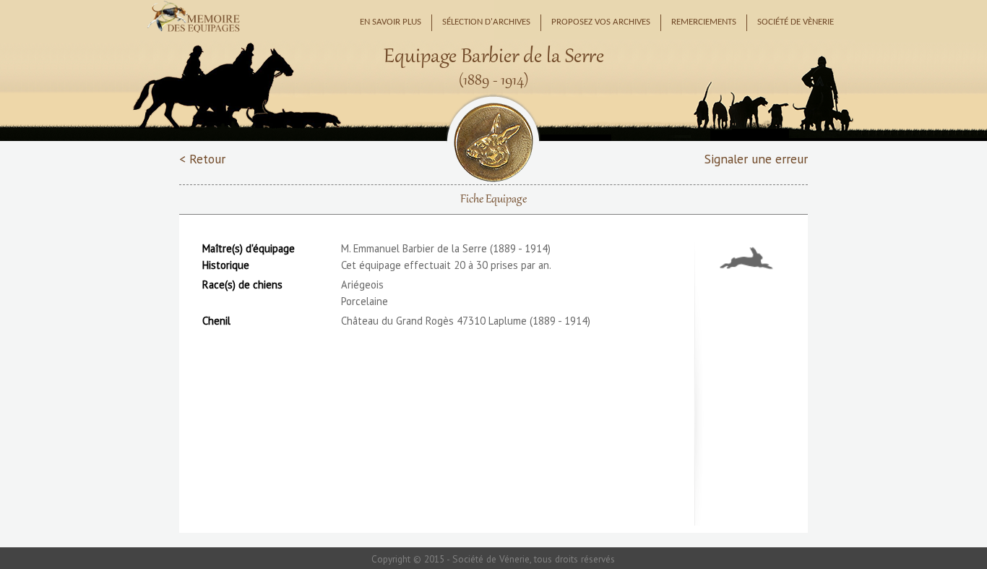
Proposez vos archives (600, 22)
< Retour (202, 158)
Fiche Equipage (493, 199)
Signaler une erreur (756, 158)
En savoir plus (390, 22)
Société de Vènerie (795, 22)
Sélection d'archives (486, 22)
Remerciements (703, 22)
